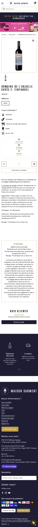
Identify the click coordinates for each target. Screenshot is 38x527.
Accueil (3, 34)
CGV (3, 410)
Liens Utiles (5, 405)
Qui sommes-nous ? (8, 416)
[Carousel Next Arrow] (33, 27)
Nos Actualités (6, 402)
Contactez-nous (10, 429)
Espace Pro (5, 424)
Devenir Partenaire (7, 418)
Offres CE (4, 421)
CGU (2, 413)
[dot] (18, 29)
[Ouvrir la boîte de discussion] (33, 522)
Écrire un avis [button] (19, 322)
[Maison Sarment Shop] (18, 3)
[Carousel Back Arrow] (5, 27)
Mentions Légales (7, 408)
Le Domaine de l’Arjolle (9, 186)
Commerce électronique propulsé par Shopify (20, 521)
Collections (12, 34)
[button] (35, 3)
